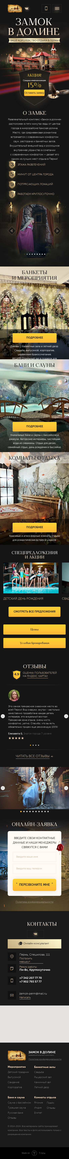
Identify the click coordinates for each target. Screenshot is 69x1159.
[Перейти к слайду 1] (30, 745)
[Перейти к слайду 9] (45, 811)
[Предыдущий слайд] (3, 716)
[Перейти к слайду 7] (39, 811)
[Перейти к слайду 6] (36, 811)
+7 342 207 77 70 (30, 978)
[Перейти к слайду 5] (33, 811)
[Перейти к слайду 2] (33, 745)
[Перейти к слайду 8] (42, 811)
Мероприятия (17, 1067)
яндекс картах (37, 676)
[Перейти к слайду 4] (38, 745)
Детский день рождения (23, 598)
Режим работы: (28, 967)
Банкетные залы (44, 1067)
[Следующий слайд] (66, 716)
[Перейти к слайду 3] (35, 745)
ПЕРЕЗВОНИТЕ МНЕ (34, 884)
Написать (25, 997)
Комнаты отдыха (45, 1097)
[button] (34, 93)
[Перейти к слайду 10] (48, 811)
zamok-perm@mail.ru (33, 993)
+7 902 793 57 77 (30, 981)
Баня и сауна (16, 1097)
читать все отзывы (33, 756)
